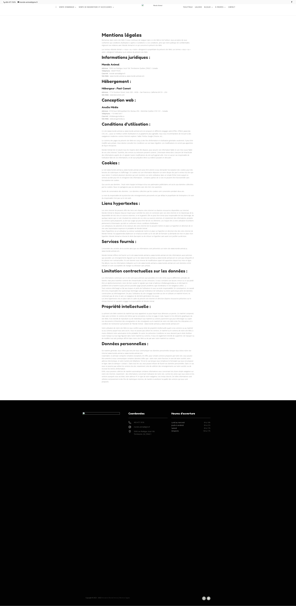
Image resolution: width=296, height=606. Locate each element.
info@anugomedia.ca (116, 116)
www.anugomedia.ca (117, 119)
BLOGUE (207, 7)
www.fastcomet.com (117, 95)
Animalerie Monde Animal (110, 598)
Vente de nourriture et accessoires (95, 7)
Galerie (198, 7)
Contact (231, 7)
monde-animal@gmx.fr (117, 73)
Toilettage (188, 7)
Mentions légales (124, 598)
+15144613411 (116, 113)
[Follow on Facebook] (204, 598)
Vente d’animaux (66, 7)
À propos (219, 7)
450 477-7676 (10, 2)
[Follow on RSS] (208, 598)
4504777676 (115, 71)
